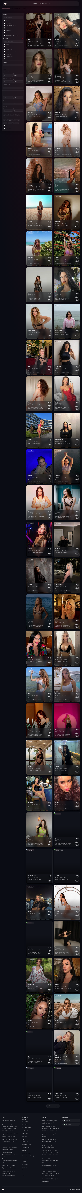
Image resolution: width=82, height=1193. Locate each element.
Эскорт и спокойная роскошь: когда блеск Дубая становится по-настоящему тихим (50, 1173)
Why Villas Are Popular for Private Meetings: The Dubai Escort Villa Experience (49, 1141)
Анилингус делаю (26, 1144)
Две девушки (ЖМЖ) (28, 1156)
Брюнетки (24, 1167)
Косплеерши (25, 1172)
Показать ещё (53, 1106)
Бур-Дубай (25, 1133)
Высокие (24, 1170)
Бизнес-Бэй (25, 1130)
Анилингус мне (26, 1147)
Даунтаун (24, 1136)
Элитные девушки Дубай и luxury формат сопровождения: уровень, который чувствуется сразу (50, 1153)
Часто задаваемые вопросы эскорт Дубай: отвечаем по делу (9, 1160)
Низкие (24, 1175)
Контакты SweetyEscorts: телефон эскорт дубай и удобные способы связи (8, 1173)
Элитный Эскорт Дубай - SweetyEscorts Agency (8, 1121)
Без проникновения (27, 1153)
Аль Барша (25, 1121)
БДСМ (24, 1150)
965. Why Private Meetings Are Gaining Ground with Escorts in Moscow (50, 1134)
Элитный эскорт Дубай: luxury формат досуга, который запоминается (50, 1180)
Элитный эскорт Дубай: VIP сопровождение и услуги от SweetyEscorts (9, 1141)
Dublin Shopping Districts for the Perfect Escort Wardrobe (50, 1146)
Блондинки (25, 1164)
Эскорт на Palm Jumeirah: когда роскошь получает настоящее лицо (50, 1160)
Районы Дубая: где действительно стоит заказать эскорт (10, 1154)
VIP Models (25, 1141)
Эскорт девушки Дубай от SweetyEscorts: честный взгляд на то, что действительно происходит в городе (10, 1127)
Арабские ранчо (26, 1127)
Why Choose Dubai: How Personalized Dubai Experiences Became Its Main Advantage (50, 1128)
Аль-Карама (25, 1124)
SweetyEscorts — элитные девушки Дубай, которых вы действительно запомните (9, 1167)
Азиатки (24, 1161)
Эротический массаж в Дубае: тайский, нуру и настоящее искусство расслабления (10, 1134)
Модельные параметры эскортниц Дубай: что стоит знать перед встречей (9, 1147)
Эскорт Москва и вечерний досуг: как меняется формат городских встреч (49, 1122)
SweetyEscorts (6, 8)
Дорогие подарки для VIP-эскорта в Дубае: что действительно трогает (49, 1167)
